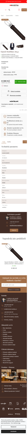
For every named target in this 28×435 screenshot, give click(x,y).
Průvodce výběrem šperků (9, 354)
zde (19, 423)
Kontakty (5, 334)
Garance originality (13, 115)
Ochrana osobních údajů (9, 344)
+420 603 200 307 (14, 221)
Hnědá (3, 182)
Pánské (4, 177)
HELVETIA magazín (8, 362)
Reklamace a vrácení (8, 340)
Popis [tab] (4, 141)
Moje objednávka (7, 328)
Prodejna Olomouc (13, 133)
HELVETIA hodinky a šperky (11, 316)
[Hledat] (9, 9)
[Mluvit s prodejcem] (14, 91)
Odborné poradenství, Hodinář (12, 391)
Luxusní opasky (5, 152)
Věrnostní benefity (7, 338)
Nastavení (13, 426)
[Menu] (24, 9)
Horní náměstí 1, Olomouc (10, 388)
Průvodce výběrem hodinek (10, 352)
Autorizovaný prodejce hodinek (11, 356)
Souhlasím (13, 431)
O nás (4, 330)
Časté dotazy (6, 358)
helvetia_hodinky (8, 319)
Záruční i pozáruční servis (15, 128)
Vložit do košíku (22, 81)
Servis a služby (6, 360)
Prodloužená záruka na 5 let (14, 122)
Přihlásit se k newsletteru (14, 289)
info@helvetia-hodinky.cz (16, 225)
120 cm (4, 187)
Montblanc (4, 167)
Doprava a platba (7, 332)
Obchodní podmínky (8, 342)
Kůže (3, 172)
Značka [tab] (9, 141)
